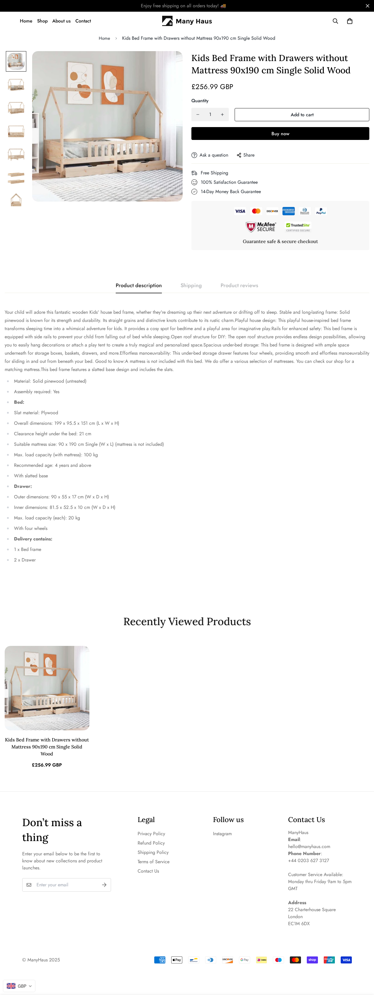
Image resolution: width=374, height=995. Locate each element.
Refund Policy (151, 843)
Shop (42, 21)
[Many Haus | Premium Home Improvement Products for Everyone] (187, 21)
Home (26, 21)
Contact (83, 21)
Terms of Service (153, 861)
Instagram (222, 833)
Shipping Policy (153, 852)
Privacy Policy (151, 833)
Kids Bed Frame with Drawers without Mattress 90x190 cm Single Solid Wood (47, 747)
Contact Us (148, 871)
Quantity (200, 100)
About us (61, 21)
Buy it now (280, 133)
